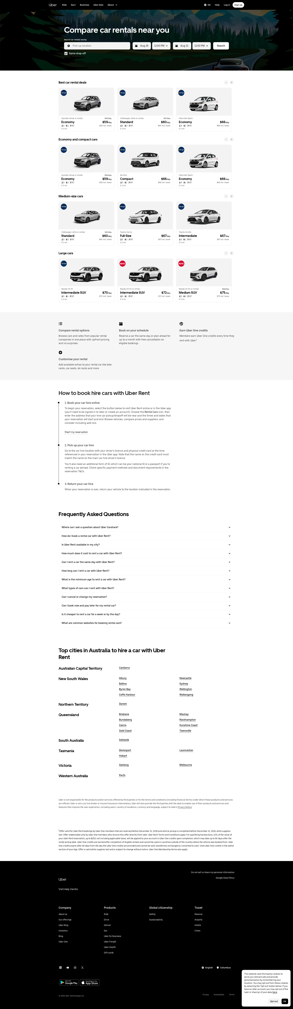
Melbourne (185, 764)
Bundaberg (125, 719)
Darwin (123, 703)
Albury (123, 678)
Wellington (185, 689)
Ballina (123, 683)
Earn (73, 5)
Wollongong (186, 694)
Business (84, 5)
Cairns (122, 725)
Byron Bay (125, 689)
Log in (227, 5)
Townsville (185, 730)
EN (209, 5)
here (274, 992)
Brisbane (124, 714)
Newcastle (185, 678)
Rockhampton (187, 719)
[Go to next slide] (232, 82)
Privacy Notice (185, 807)
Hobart (123, 755)
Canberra (124, 667)
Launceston (186, 750)
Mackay (184, 714)
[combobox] (100, 46)
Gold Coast (125, 730)
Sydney (183, 683)
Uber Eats (98, 5)
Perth (122, 775)
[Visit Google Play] (69, 983)
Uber (53, 5)
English (209, 967)
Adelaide (124, 739)
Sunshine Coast (188, 725)
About (111, 5)
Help (217, 5)
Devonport (125, 750)
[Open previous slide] (226, 82)
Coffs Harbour (127, 694)
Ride (64, 5)
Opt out (274, 1001)
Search (221, 45)
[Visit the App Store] (89, 982)
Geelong (124, 764)
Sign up (238, 5)
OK (284, 1001)
